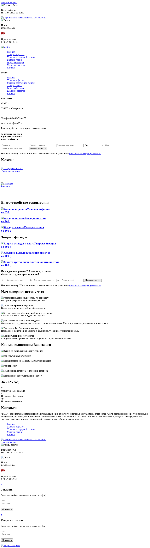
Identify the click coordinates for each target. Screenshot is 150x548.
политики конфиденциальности (85, 153)
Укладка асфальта (15, 54)
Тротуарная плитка (10, 171)
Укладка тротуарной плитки (21, 57)
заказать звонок (9, 2)
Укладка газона (14, 60)
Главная (11, 52)
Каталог (11, 67)
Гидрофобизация (15, 62)
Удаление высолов (16, 65)
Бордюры (6, 186)
